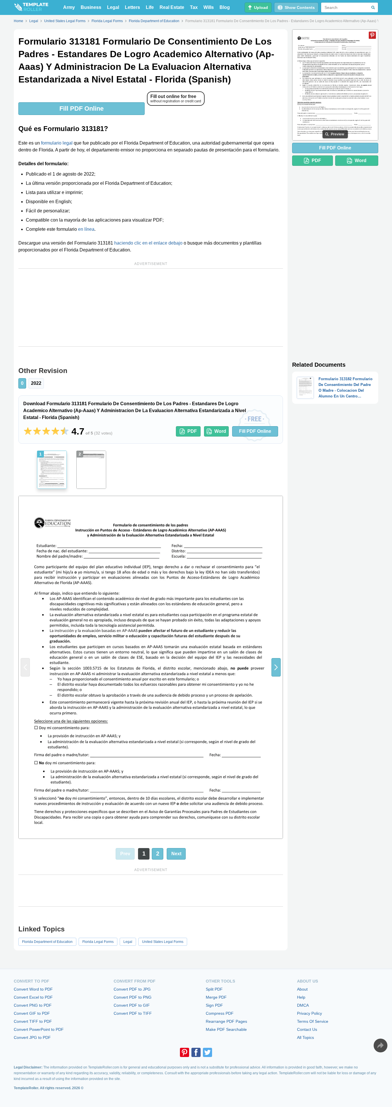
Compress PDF (220, 1013)
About (302, 989)
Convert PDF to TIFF (133, 1013)
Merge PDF (216, 997)
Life (150, 7)
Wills (208, 7)
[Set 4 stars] (55, 431)
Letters (132, 7)
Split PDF (214, 989)
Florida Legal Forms (98, 942)
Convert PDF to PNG (133, 997)
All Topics (305, 1037)
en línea (86, 229)
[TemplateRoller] (31, 7)
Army (69, 7)
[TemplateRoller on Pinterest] (184, 1052)
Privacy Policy (309, 1013)
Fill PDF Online (81, 108)
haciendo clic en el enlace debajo (148, 243)
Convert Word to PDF (33, 989)
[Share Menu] (380, 1045)
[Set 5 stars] (64, 431)
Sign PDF (214, 1005)
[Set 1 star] (27, 431)
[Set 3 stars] (46, 431)
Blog (225, 7)
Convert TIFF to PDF (33, 1021)
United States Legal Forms (162, 942)
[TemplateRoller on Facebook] (196, 1052)
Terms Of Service (312, 1021)
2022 (36, 383)
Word (220, 431)
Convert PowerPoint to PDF (39, 1029)
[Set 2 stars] (37, 431)
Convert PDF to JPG (132, 989)
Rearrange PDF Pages (226, 1021)
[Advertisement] (150, 307)
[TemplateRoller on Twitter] (207, 1052)
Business (91, 7)
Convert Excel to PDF (33, 997)
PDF (192, 431)
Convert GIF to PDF (32, 1013)
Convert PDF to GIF (132, 1005)
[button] (276, 667)
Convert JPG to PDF (32, 1037)
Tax (194, 7)
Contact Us (307, 1029)
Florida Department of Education (47, 942)
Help (301, 997)
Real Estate (172, 7)
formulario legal (57, 143)
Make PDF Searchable (226, 1029)
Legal (113, 7)
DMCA (303, 1005)
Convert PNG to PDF (33, 1005)
